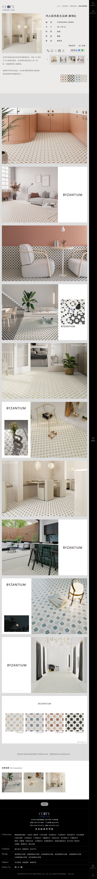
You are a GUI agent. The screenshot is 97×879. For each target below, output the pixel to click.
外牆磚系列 (74, 838)
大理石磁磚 (43, 835)
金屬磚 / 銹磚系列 (21, 844)
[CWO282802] (77, 78)
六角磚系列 (28, 838)
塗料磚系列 (71, 835)
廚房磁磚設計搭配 (61, 854)
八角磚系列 (37, 838)
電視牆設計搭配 (20, 854)
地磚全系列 (73, 6)
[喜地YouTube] (21, 867)
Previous (5, 33)
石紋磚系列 (53, 835)
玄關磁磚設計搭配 (75, 854)
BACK (44, 804)
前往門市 (33, 849)
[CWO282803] (63, 78)
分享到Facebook (79, 50)
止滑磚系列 (39, 841)
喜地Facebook (15, 867)
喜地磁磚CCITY (8, 8)
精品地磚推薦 (83, 6)
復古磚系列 (65, 838)
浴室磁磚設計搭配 (47, 854)
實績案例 (25, 849)
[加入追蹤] (38, 50)
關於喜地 (18, 849)
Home (59, 6)
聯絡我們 (33, 862)
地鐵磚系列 (46, 838)
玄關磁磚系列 (48, 841)
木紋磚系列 (62, 835)
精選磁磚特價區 (20, 835)
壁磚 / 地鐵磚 (19, 841)
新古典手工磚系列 (73, 841)
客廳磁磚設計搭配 (33, 854)
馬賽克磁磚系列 (60, 841)
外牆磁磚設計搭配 (21, 857)
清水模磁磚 (80, 835)
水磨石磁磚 (19, 838)
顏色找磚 (32, 844)
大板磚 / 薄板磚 (32, 835)
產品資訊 (65, 6)
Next (38, 33)
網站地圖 (71, 874)
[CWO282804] (70, 78)
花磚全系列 (55, 838)
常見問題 (18, 862)
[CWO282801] (84, 78)
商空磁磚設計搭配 (35, 857)
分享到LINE (82, 50)
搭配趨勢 (25, 862)
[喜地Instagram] (18, 867)
